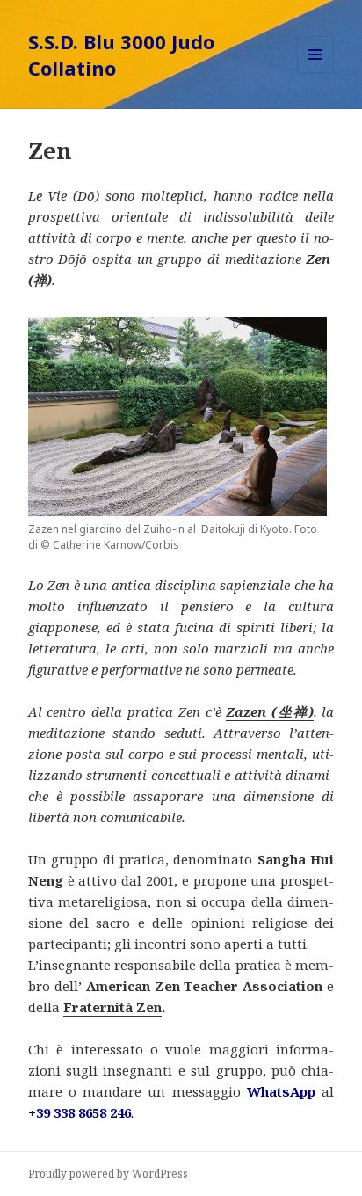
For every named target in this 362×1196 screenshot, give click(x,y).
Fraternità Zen (112, 1007)
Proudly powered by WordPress (108, 1173)
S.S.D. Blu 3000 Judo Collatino (121, 54)
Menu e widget (316, 72)
